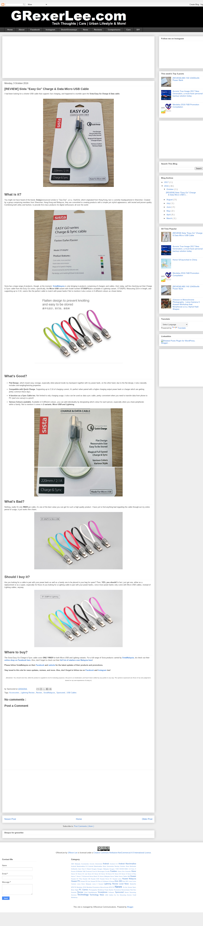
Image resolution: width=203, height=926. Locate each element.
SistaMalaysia (49, 693)
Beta (128, 866)
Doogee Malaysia (103, 869)
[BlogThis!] (40, 689)
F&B (84, 871)
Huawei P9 (75, 881)
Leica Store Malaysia (84, 884)
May (169, 211)
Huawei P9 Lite (85, 881)
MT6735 (112, 887)
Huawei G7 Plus (77, 879)
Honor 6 (124, 874)
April (169, 214)
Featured (89, 871)
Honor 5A (104, 874)
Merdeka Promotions (93, 887)
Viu (115, 895)
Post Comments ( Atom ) (84, 826)
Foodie (107, 871)
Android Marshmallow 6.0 (79, 866)
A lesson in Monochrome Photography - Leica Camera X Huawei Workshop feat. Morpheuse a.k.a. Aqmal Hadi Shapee (186, 304)
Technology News (97, 895)
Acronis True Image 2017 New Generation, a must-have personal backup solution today (188, 93)
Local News (124, 884)
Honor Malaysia (105, 876)
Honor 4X (97, 874)
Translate (182, 328)
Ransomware (126, 890)
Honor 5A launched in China (185, 260)
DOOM (121, 869)
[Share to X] (44, 689)
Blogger (130, 907)
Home (10, 30)
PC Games (84, 890)
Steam (127, 892)
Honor (133, 871)
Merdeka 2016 (82, 887)
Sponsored (61, 693)
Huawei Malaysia (129, 879)
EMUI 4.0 (127, 869)
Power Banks (109, 890)
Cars (128, 30)
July (169, 203)
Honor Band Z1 (94, 876)
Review (39, 693)
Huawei (133, 876)
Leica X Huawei (98, 884)
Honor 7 (74, 876)
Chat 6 (84, 869)
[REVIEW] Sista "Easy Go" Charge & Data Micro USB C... (181, 193)
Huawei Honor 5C (106, 879)
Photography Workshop (97, 890)
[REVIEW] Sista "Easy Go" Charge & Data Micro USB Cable (187, 234)
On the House (127, 887)
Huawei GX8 (95, 879)
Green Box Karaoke (124, 871)
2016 (166, 186)
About (21, 30)
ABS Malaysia (76, 864)
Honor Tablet (114, 876)
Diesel (89, 869)
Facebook (35, 30)
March (170, 218)
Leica (131, 881)
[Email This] (37, 689)
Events (73, 871)
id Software (105, 881)
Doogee (94, 869)
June (169, 207)
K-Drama (112, 881)
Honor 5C (111, 874)
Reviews (98, 30)
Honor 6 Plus (131, 874)
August (170, 199)
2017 (166, 182)
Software (111, 892)
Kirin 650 (118, 881)
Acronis (92, 864)
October (170, 189)
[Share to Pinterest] (50, 689)
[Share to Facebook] (47, 689)
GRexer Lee (72, 853)
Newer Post (10, 819)
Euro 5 (133, 869)
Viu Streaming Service (125, 895)
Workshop (74, 897)
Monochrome (104, 887)
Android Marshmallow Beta (97, 866)
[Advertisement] (32, 1)
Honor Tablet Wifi (124, 876)
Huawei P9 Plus (96, 881)
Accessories (14, 693)
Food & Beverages (98, 871)
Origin (77, 890)
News (85, 30)
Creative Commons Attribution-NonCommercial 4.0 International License (122, 853)
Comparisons (114, 30)
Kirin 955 (125, 881)
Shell (86, 892)
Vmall (134, 895)
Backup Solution (120, 866)
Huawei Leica (117, 879)
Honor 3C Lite (83, 874)
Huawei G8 (87, 879)
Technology (83, 894)
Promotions (118, 890)
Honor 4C (91, 874)
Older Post (147, 819)
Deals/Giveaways (69, 30)
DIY (138, 30)
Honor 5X (118, 874)
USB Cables (72, 693)
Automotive (111, 866)
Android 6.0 (114, 864)
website (51, 665)
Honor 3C (74, 874)
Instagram (50, 30)
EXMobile (79, 871)
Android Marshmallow (127, 864)
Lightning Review (28, 693)
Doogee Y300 (114, 869)
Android (106, 864)
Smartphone (103, 892)
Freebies (114, 871)
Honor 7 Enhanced (83, 876)
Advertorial (99, 864)
